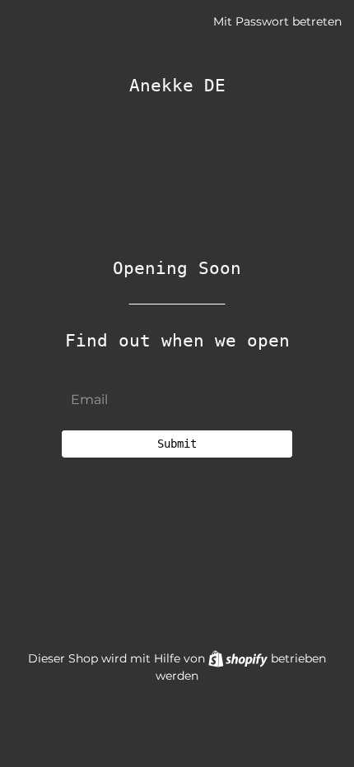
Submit (177, 443)
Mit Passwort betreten (277, 21)
